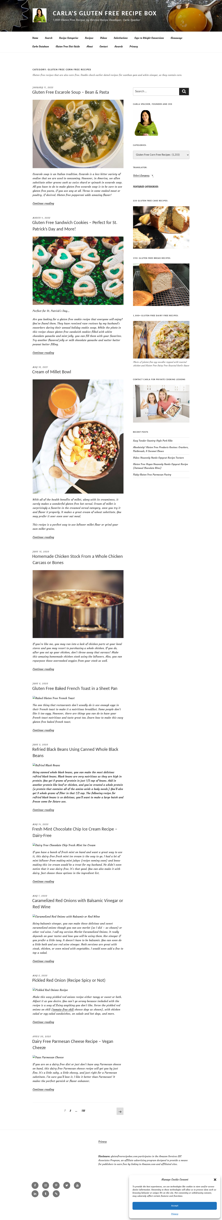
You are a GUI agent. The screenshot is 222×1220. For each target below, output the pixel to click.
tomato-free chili (63, 1009)
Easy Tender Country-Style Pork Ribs (153, 440)
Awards (118, 46)
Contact (104, 46)
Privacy (174, 1214)
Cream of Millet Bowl (51, 372)
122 (84, 1110)
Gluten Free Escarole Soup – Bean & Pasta (70, 92)
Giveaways (176, 38)
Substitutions (121, 38)
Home (35, 38)
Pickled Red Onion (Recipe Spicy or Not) (68, 980)
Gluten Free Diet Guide (68, 46)
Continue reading (43, 203)
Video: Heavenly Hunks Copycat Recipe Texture (158, 457)
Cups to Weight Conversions (149, 38)
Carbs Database (40, 46)
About (90, 46)
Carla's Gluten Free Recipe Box (105, 14)
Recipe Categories (68, 38)
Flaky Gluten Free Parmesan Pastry (152, 474)
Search (48, 38)
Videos (103, 38)
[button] (215, 1179)
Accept (174, 1206)
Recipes (89, 38)
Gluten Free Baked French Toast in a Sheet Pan (74, 688)
